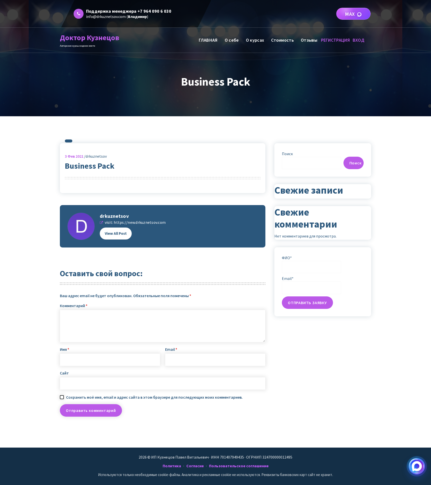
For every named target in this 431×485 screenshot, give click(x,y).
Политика (172, 465)
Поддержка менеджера (111, 11)
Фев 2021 (74, 156)
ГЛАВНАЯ (208, 40)
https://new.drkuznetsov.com (140, 222)
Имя (64, 349)
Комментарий (73, 305)
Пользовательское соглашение (239, 465)
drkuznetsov (114, 216)
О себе (232, 40)
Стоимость (282, 40)
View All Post (116, 233)
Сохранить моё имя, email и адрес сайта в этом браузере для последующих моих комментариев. (154, 397)
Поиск (287, 153)
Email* (288, 278)
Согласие (195, 465)
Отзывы (309, 40)
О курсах (255, 40)
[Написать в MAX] (417, 466)
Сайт (64, 372)
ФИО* (287, 257)
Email (171, 349)
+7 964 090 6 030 (154, 11)
